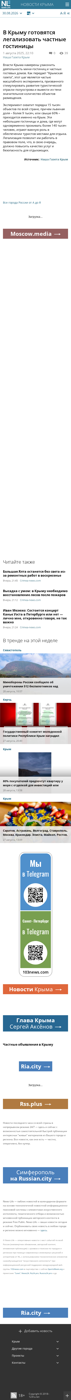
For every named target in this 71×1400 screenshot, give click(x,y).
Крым (16, 1341)
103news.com (16, 1269)
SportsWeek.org (55, 1269)
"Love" (18, 1273)
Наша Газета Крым (16, 57)
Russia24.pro (46, 1273)
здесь (43, 1230)
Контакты (18, 1362)
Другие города (22, 1348)
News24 (25, 1273)
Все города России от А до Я (22, 202)
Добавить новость (38, 1331)
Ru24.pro (34, 1273)
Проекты (18, 1355)
